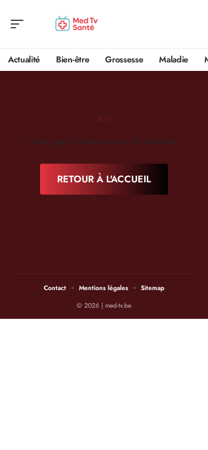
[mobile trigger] (20, 24)
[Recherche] (189, 24)
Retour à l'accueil (104, 179)
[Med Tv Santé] (77, 24)
